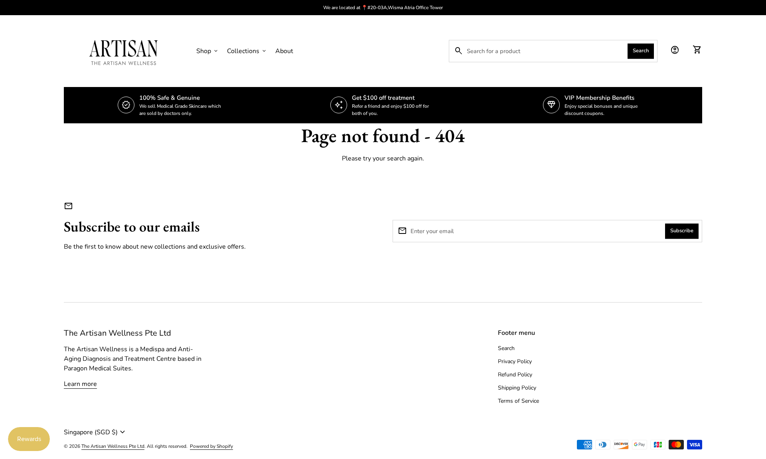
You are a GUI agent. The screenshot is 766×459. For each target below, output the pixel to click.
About (284, 51)
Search (641, 50)
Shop (207, 51)
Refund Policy (515, 374)
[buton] (220, 432)
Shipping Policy (517, 388)
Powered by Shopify (211, 446)
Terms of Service (518, 401)
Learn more (80, 384)
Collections (247, 51)
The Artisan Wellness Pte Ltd (117, 333)
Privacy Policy (515, 361)
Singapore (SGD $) (95, 432)
